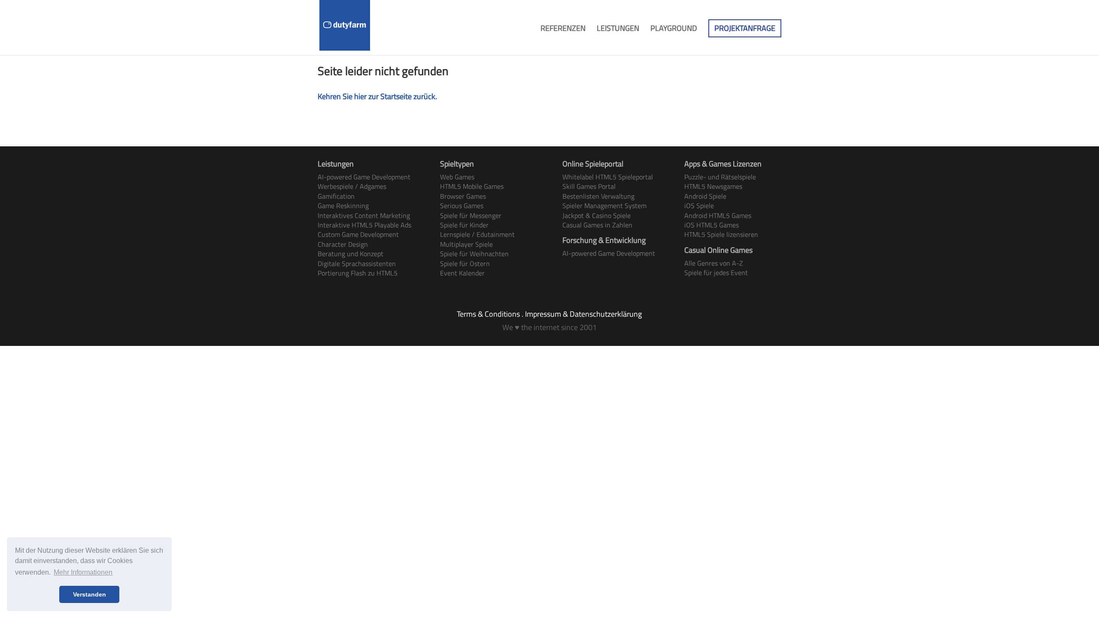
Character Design (343, 244)
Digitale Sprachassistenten (357, 263)
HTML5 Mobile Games (472, 186)
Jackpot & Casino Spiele (596, 215)
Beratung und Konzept (350, 253)
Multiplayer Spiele (466, 244)
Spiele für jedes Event (716, 272)
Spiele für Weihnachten (474, 253)
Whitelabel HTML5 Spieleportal (607, 177)
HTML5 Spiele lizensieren (721, 234)
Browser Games (463, 196)
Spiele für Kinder (464, 225)
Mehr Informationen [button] (83, 572)
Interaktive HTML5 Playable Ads (364, 225)
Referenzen (563, 29)
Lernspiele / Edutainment (477, 234)
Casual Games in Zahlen (597, 225)
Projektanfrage (744, 28)
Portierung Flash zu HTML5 (358, 273)
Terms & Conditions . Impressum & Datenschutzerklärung (549, 314)
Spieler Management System (604, 205)
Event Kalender (462, 273)
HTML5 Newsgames (713, 186)
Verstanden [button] (89, 594)
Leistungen (618, 29)
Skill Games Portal (589, 186)
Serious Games (461, 205)
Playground (673, 29)
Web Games (457, 177)
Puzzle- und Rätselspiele (720, 177)
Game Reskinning (343, 205)
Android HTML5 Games (717, 215)
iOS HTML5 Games (711, 225)
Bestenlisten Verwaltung (598, 196)
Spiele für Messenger (470, 215)
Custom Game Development (358, 234)
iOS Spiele (699, 205)
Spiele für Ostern (465, 263)
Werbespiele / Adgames (352, 186)
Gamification (336, 196)
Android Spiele (705, 196)
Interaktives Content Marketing (364, 215)
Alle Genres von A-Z (713, 263)
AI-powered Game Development (364, 177)
